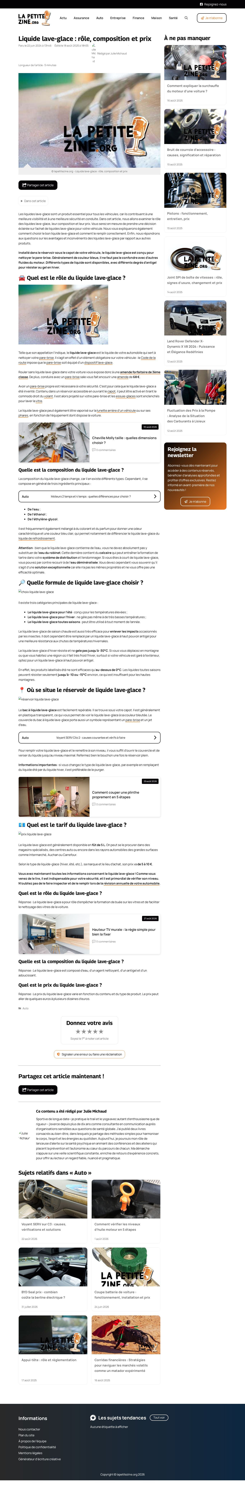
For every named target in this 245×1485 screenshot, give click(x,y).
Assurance (81, 18)
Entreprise (118, 18)
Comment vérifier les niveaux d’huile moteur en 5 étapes (117, 1227)
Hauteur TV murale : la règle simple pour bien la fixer (124, 932)
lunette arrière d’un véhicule (116, 410)
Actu (63, 18)
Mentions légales (30, 1453)
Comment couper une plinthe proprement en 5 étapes (115, 794)
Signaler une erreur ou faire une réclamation (92, 1054)
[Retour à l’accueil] (34, 18)
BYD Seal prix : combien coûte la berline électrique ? (43, 1294)
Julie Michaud (95, 1111)
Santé (173, 18)
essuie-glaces (126, 396)
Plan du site (26, 1435)
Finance (138, 18)
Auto (99, 18)
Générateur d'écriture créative (39, 1459)
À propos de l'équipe (32, 1441)
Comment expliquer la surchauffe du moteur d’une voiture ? (193, 88)
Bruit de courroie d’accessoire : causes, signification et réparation (194, 152)
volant (48, 396)
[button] (186, 18)
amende (122, 377)
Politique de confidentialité (37, 1447)
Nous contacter (29, 1429)
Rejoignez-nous (215, 4)
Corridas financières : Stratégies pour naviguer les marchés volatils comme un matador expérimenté (121, 1365)
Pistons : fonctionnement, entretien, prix (187, 216)
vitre (39, 401)
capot (111, 391)
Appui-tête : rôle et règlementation (49, 1359)
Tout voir (159, 1417)
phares (23, 415)
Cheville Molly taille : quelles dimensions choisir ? (124, 440)
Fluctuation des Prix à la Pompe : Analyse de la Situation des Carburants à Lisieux (191, 415)
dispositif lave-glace (98, 362)
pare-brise (46, 358)
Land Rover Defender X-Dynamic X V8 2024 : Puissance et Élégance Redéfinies (191, 346)
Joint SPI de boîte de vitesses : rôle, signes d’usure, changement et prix (195, 280)
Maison (156, 18)
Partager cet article (40, 185)
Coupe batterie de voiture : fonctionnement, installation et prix (122, 1294)
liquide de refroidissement (36, 538)
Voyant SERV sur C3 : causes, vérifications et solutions (44, 1227)
